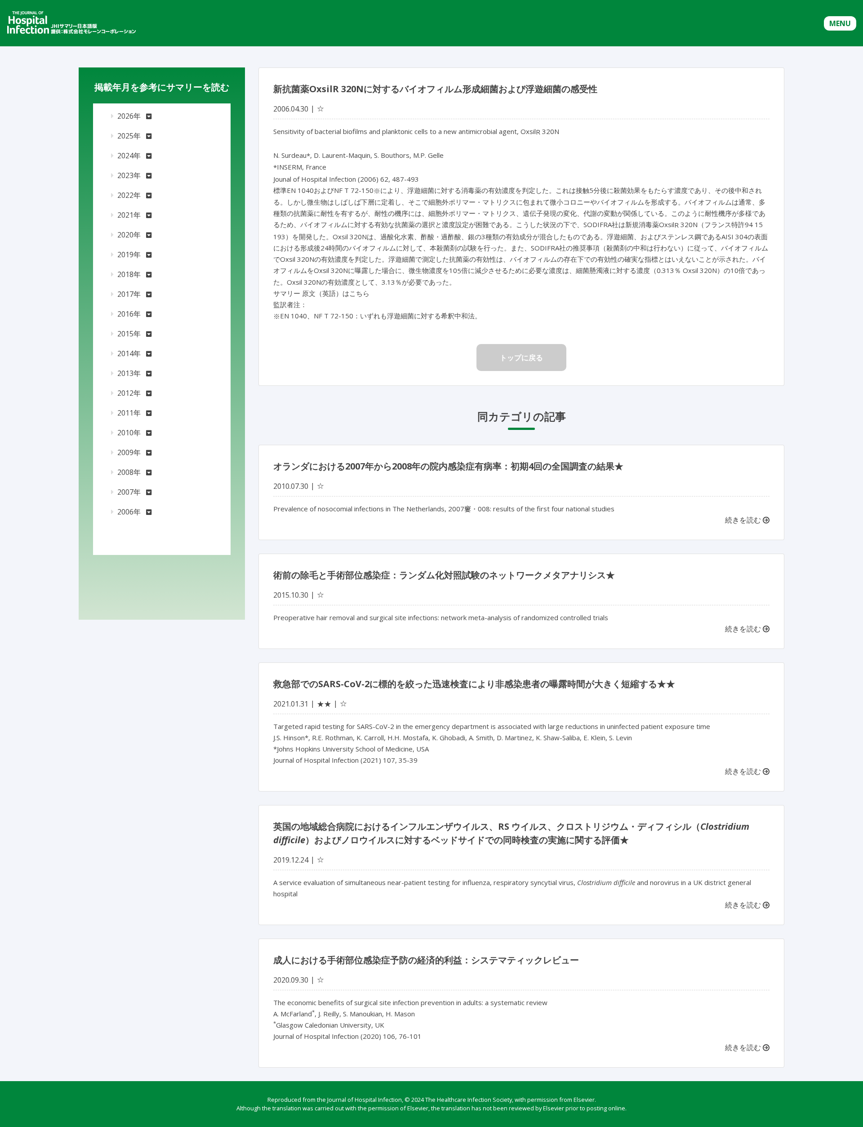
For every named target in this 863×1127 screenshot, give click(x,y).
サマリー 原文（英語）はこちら (321, 293)
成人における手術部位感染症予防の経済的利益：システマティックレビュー (426, 960)
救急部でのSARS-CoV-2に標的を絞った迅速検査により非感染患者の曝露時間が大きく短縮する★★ (474, 684)
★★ (324, 704)
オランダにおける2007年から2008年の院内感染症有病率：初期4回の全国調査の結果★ (448, 466)
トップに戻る (521, 357)
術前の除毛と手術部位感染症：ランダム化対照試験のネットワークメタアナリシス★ (444, 575)
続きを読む (744, 520)
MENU (840, 23)
